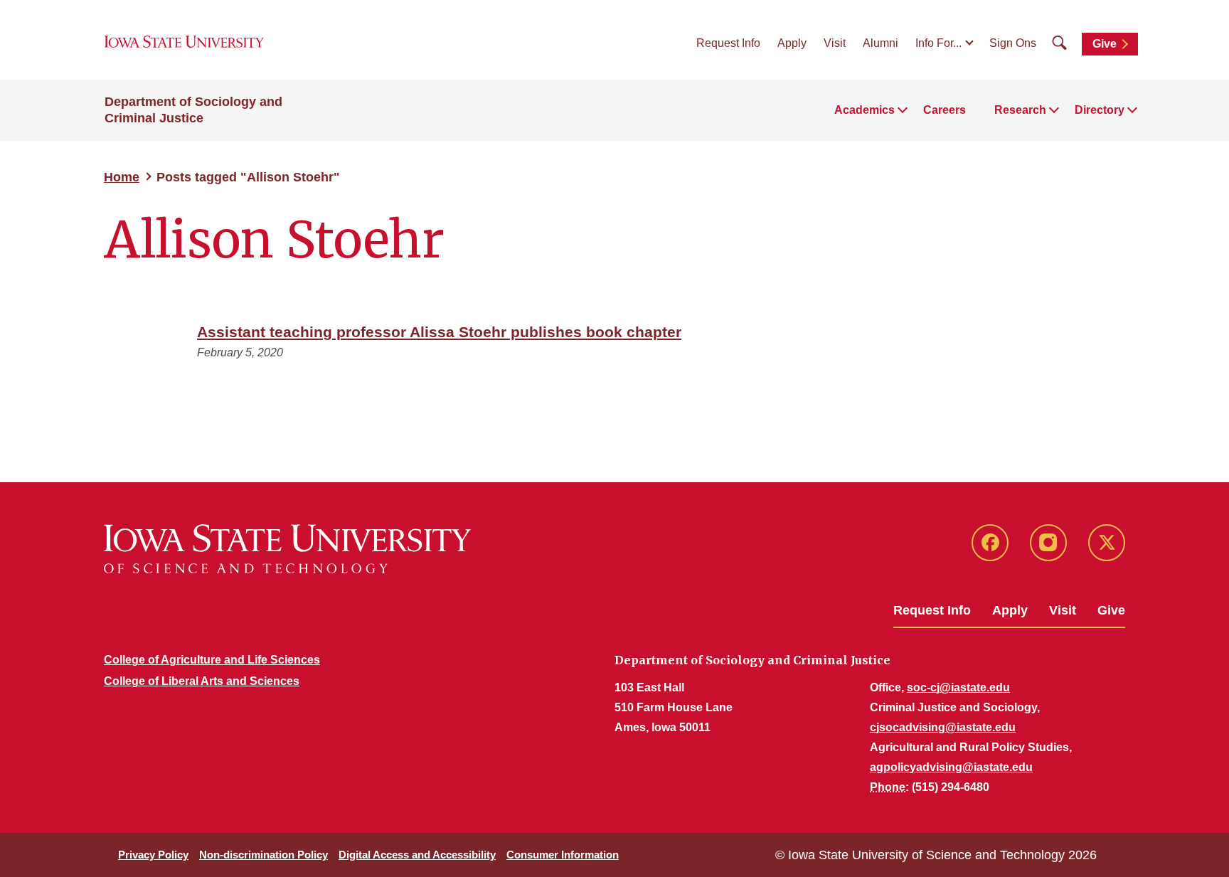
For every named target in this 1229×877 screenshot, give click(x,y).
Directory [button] (1099, 110)
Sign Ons (1012, 43)
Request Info (728, 43)
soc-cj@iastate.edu (958, 687)
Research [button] (1020, 110)
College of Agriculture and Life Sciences (212, 660)
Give (1104, 44)
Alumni (880, 43)
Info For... (938, 43)
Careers (944, 110)
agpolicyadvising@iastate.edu (951, 767)
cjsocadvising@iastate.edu (943, 727)
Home (121, 177)
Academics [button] (864, 110)
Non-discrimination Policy (263, 855)
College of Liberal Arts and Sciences (201, 681)
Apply (792, 43)
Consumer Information (562, 855)
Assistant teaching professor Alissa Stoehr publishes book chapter (439, 332)
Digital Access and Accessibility (417, 855)
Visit (835, 43)
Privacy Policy (153, 855)
